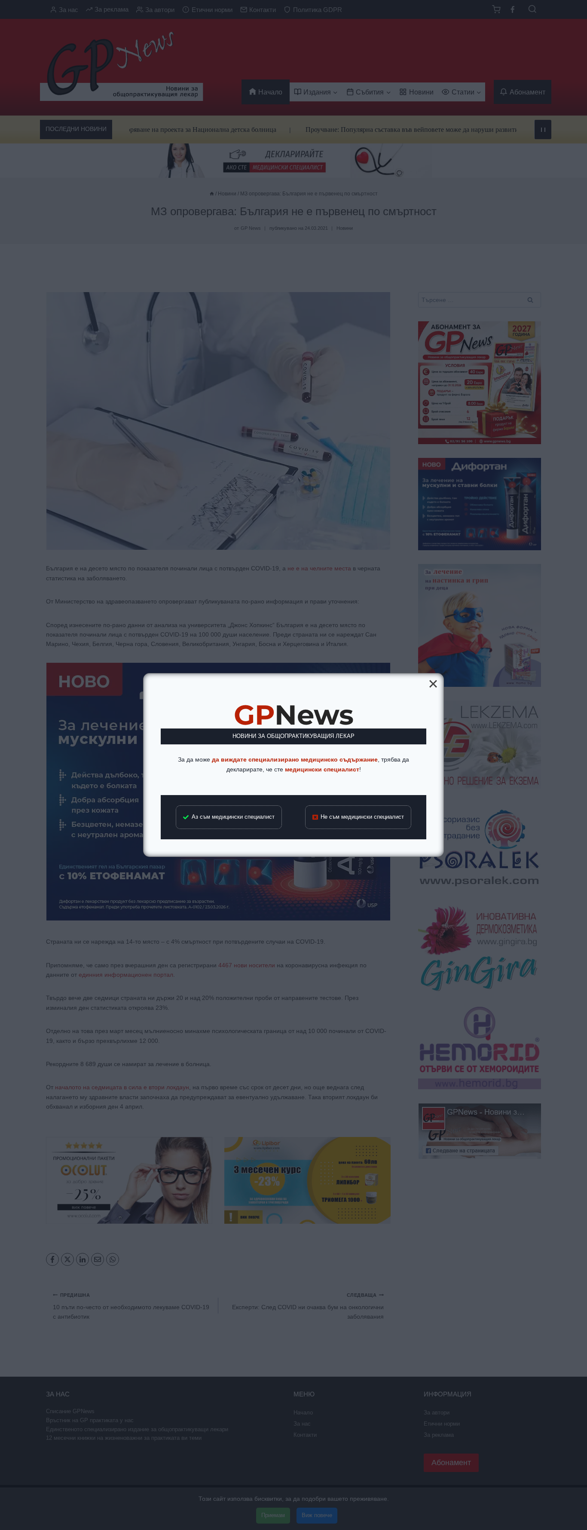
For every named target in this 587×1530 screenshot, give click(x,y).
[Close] (433, 684)
